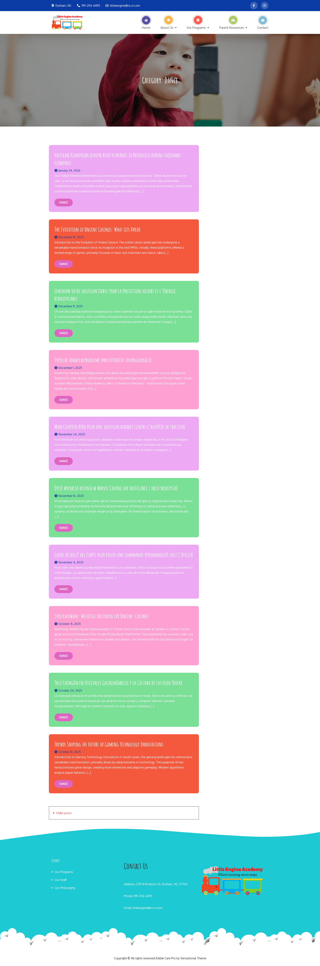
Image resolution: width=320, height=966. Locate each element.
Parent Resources (231, 27)
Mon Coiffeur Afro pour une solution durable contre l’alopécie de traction (119, 426)
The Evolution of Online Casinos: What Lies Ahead (97, 229)
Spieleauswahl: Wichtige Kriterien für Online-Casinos (101, 616)
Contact (262, 27)
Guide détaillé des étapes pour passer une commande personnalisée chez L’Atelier (123, 554)
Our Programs (196, 27)
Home (146, 27)
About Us (166, 27)
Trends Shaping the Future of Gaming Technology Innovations (108, 744)
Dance (63, 202)
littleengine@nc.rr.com (125, 5)
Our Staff (61, 880)
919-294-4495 (90, 5)
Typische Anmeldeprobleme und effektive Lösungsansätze (103, 360)
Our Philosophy (65, 888)
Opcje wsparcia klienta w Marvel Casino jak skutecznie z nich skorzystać (116, 488)
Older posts (64, 813)
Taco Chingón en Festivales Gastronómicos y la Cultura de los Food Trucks (118, 682)
